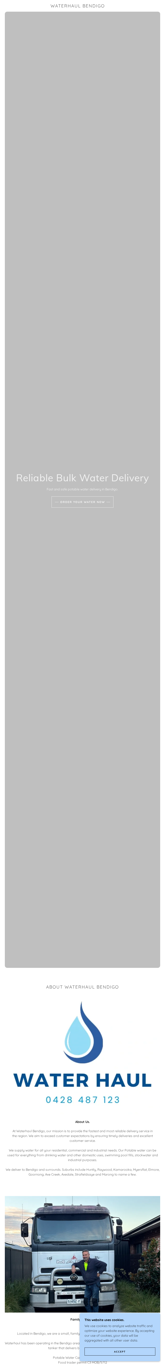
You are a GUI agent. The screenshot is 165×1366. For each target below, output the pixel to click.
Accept (120, 1351)
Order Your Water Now (82, 502)
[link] (77, 6)
